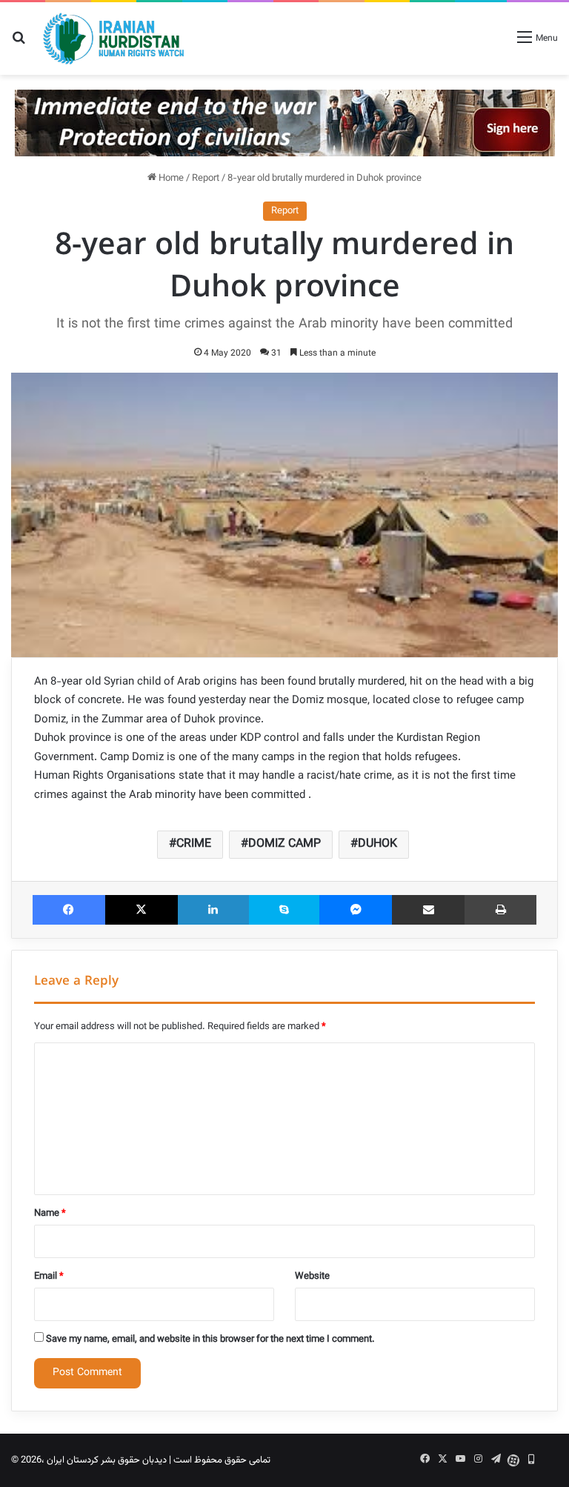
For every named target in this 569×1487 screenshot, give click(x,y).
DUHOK (377, 844)
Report (205, 178)
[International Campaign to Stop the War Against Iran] (285, 123)
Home (170, 178)
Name (50, 1213)
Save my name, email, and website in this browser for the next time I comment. (210, 1339)
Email (49, 1276)
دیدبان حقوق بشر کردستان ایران (107, 1460)
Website (312, 1276)
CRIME (193, 844)
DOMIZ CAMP (284, 844)
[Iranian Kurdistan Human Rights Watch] (113, 38)
